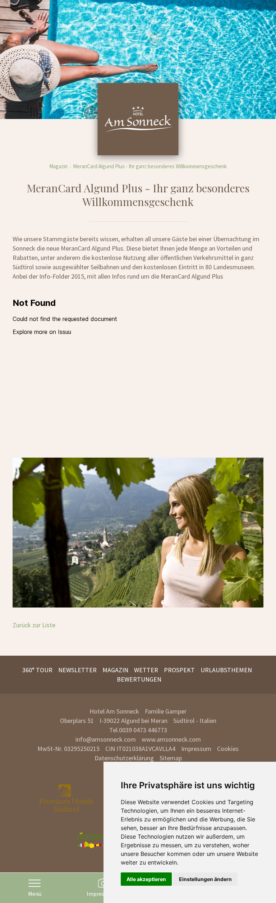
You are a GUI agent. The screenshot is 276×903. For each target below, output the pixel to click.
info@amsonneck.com (105, 739)
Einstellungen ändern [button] (205, 879)
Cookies (228, 748)
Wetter (146, 670)
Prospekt (179, 670)
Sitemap (171, 758)
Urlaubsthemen (226, 670)
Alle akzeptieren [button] (146, 879)
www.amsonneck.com (171, 739)
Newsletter (77, 670)
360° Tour (37, 670)
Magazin (58, 166)
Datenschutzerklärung (124, 758)
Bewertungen (139, 679)
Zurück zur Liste (34, 625)
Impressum (196, 748)
